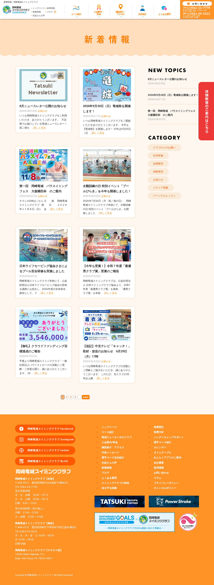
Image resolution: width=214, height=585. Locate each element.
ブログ (50, 12)
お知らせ (42, 111)
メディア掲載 (160, 187)
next (86, 397)
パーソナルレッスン (164, 195)
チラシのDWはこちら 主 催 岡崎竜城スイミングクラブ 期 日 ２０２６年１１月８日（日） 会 (43, 205)
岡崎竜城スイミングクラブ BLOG (48, 461)
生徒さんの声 (39, 15)
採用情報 (51, 8)
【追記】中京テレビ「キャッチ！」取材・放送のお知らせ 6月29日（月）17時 (107, 351)
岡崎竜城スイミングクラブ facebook (50, 428)
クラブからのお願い (164, 147)
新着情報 (37, 12)
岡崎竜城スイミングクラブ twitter (48, 450)
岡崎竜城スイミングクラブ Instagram (51, 439)
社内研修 (158, 155)
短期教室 (158, 163)
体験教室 (158, 171)
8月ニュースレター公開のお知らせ (42, 106)
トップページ (39, 8)
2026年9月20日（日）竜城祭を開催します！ (173, 95)
